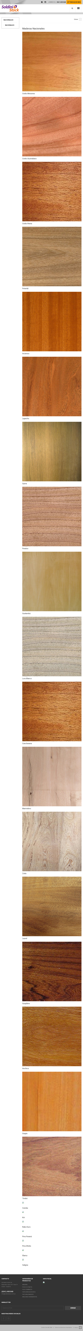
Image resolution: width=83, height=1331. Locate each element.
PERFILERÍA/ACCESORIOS (29, 1292)
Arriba (76, 1327)
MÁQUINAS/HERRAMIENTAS (29, 1297)
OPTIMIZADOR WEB (74, 2)
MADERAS (25, 1284)
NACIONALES (9, 25)
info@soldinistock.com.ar (8, 1294)
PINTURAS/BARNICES (28, 1294)
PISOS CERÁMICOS (27, 1289)
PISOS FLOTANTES (27, 1287)
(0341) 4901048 (7, 1292)
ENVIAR (73, 1308)
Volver (76, 19)
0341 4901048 (61, 2)
